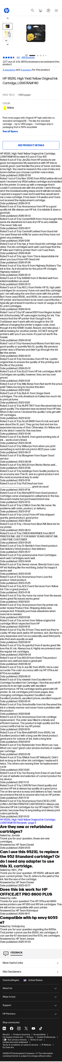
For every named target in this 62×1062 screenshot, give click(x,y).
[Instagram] (19, 1028)
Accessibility (39, 1034)
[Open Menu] (56, 10)
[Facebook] (11, 1028)
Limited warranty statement (15, 1042)
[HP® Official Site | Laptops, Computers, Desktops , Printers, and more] (7, 10)
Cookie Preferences (46, 1037)
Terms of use (36, 1040)
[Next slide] (8, 44)
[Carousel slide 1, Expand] (36, 34)
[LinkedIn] (4, 1028)
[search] (33, 10)
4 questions (9, 70)
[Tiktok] (40, 1028)
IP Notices (46, 1045)
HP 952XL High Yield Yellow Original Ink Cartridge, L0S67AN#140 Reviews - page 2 (28, 821)
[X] (26, 1028)
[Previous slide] (8, 18)
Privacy (30, 1037)
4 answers (26, 70)
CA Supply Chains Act (13, 1037)
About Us (7, 988)
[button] (31, 963)
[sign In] (48, 10)
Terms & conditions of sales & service (20, 1045)
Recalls (6, 1034)
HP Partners (9, 1013)
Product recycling (21, 1034)
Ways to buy (9, 996)
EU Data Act (8, 1047)
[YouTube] (33, 1028)
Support (7, 1005)
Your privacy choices (17, 1040)
